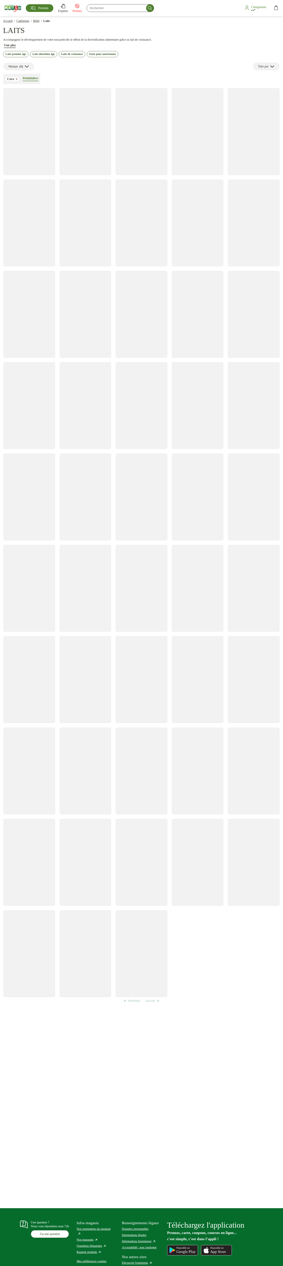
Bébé (36, 21)
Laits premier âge (16, 54)
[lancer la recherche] (150, 8)
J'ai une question (50, 1234)
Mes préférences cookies (91, 1261)
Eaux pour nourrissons (102, 54)
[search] (120, 8)
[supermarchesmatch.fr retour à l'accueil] (13, 8)
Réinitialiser (30, 78)
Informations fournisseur (139, 1241)
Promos (77, 11)
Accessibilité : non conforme (139, 1247)
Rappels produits (89, 1252)
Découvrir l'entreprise (137, 1262)
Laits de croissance (72, 54)
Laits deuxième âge (44, 54)
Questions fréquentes (91, 1246)
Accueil (8, 21)
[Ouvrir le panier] (276, 8)
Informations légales (134, 1235)
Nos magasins (87, 1239)
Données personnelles (135, 1229)
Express (63, 11)
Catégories (22, 21)
